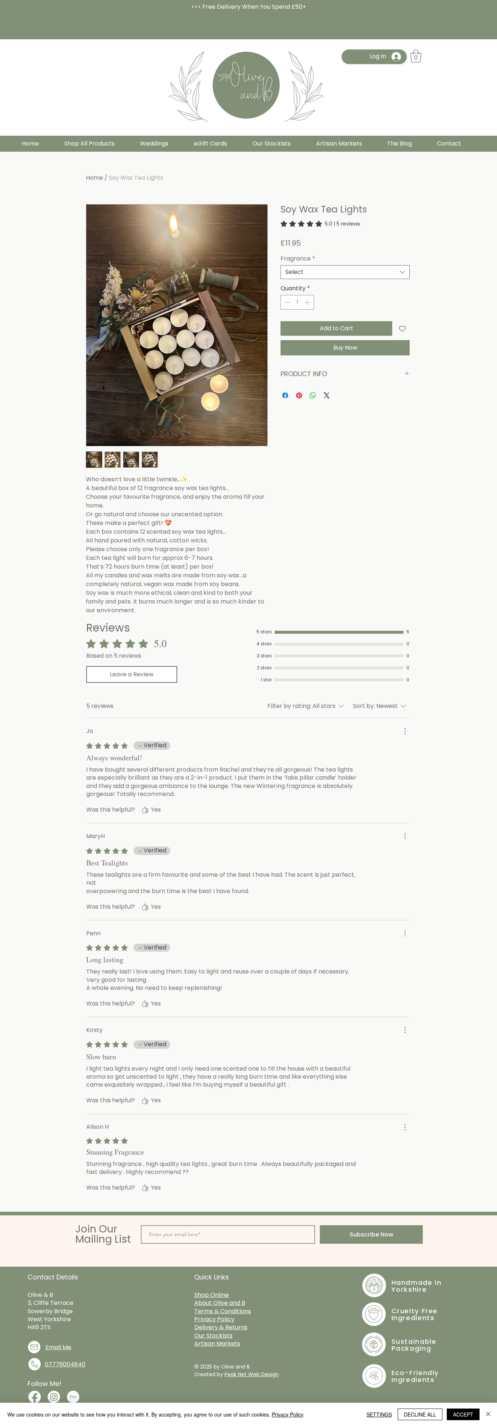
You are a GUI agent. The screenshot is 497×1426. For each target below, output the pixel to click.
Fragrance (298, 258)
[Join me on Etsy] (73, 1397)
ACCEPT (463, 1414)
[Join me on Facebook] (34, 1397)
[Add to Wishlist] (402, 328)
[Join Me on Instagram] (54, 1397)
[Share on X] (326, 395)
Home (94, 178)
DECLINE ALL (420, 1414)
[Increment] (308, 302)
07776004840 (65, 1364)
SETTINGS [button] (379, 1414)
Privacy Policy (287, 1414)
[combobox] (345, 272)
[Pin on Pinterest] (299, 395)
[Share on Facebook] (285, 395)
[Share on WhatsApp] (313, 395)
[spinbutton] (297, 302)
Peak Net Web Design (251, 1374)
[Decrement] (287, 302)
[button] (415, 56)
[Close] (488, 1414)
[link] (320, 223)
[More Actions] (405, 731)
